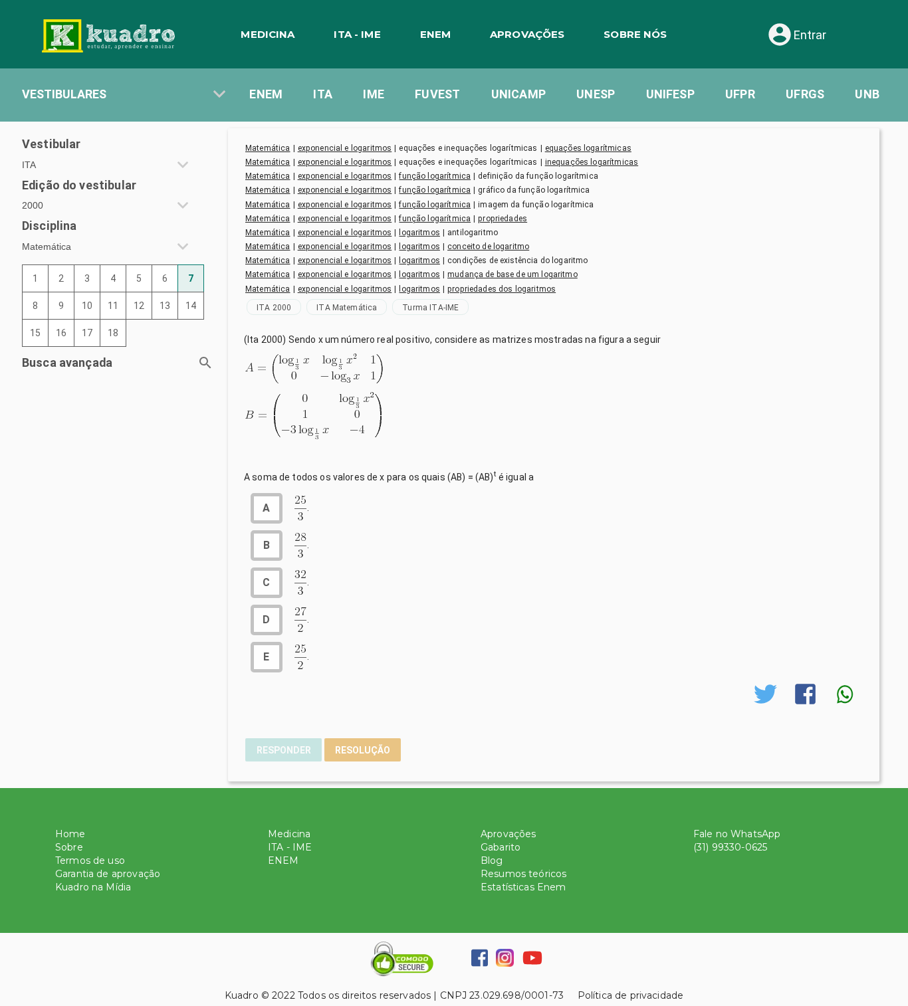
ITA (322, 94)
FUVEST (437, 94)
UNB (867, 94)
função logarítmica (435, 176)
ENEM (435, 34)
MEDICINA (267, 34)
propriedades (502, 218)
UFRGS (805, 94)
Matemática (267, 148)
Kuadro (242, 995)
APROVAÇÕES (527, 34)
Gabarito (500, 847)
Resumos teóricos (523, 874)
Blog (492, 860)
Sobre (69, 847)
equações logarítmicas (588, 148)
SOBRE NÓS (635, 34)
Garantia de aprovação (107, 874)
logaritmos (419, 232)
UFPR (740, 94)
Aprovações (508, 834)
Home (70, 834)
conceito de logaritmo (488, 246)
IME (373, 94)
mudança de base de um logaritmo (512, 274)
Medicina (289, 834)
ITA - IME (357, 34)
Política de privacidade (623, 995)
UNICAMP (518, 94)
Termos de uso (90, 860)
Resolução (362, 750)
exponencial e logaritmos (345, 148)
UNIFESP (670, 94)
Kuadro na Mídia (93, 887)
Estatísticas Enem (523, 887)
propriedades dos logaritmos (501, 289)
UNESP (595, 94)
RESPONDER (284, 750)
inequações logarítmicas (591, 162)
